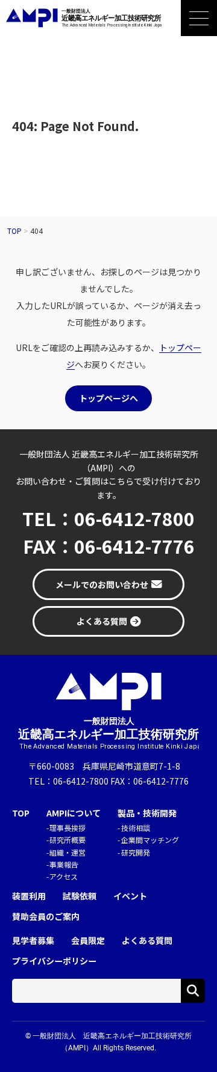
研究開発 (135, 852)
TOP (21, 813)
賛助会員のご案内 (46, 916)
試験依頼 (79, 896)
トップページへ (108, 398)
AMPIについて (73, 813)
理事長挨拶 (67, 827)
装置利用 (29, 896)
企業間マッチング (150, 840)
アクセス (63, 876)
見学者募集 (33, 940)
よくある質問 (147, 940)
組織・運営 (67, 852)
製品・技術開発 (147, 813)
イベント (130, 896)
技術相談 (135, 827)
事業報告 (63, 864)
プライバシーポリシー (54, 961)
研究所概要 (67, 840)
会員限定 (88, 940)
